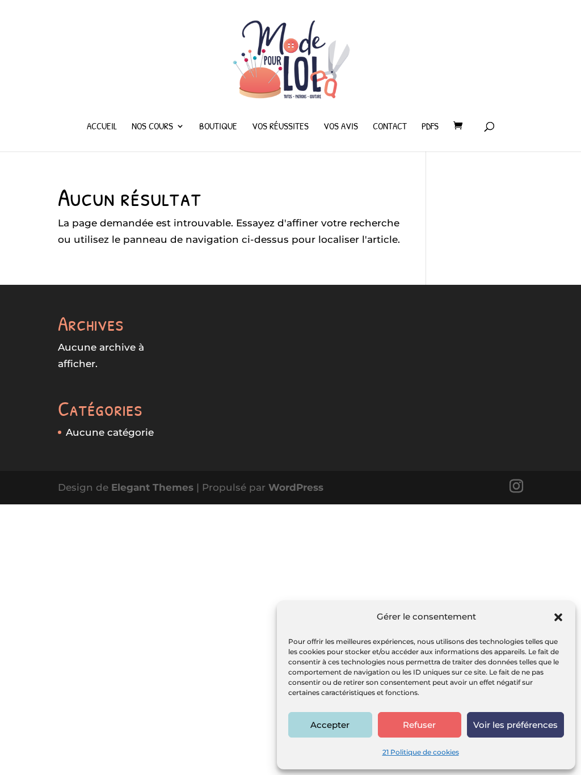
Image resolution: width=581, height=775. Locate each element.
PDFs (430, 127)
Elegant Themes (152, 487)
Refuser (419, 724)
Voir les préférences (515, 724)
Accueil (102, 127)
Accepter (330, 724)
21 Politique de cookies (420, 752)
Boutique (218, 127)
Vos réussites (280, 127)
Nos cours (152, 127)
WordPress (295, 487)
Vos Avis (340, 127)
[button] (558, 617)
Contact (390, 127)
